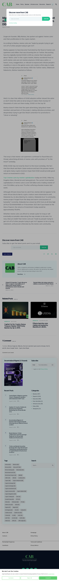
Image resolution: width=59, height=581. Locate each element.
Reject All (29, 578)
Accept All (48, 578)
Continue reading (13, 23)
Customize (11, 578)
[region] (29, 575)
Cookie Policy (51, 574)
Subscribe (46, 19)
